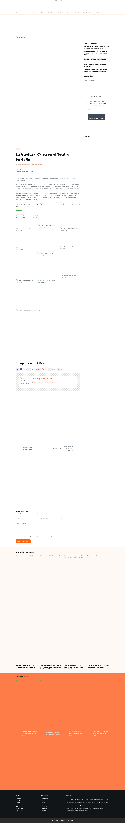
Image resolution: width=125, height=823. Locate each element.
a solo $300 (72, 799)
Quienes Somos (87, 12)
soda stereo (68, 808)
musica (82, 805)
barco (76, 799)
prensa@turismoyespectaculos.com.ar (44, 382)
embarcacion (68, 802)
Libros (68, 12)
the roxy (101, 808)
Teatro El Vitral (85, 808)
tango (76, 808)
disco (104, 799)
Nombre (19, 518)
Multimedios (51, 12)
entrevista (73, 802)
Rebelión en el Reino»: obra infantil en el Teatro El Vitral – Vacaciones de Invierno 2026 (95, 53)
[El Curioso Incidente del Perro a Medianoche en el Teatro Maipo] (18, 733)
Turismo (77, 12)
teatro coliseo (79, 808)
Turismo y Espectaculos (42, 378)
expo (76, 802)
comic (88, 799)
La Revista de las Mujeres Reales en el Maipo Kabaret (53, 733)
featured (79, 802)
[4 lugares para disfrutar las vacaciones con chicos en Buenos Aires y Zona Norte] (74, 609)
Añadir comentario (22, 523)
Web (62, 518)
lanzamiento (95, 802)
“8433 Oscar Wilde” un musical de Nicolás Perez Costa (76, 733)
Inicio (26, 12)
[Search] (16, 12)
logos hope (103, 802)
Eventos (60, 12)
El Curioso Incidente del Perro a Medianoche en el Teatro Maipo (29, 733)
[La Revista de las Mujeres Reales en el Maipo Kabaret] (42, 733)
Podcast (43, 804)
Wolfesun (72, 820)
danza (97, 799)
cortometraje (92, 799)
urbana (76, 810)
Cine (42, 800)
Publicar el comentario (23, 541)
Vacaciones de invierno (22, 812)
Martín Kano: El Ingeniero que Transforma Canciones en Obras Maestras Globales (96, 70)
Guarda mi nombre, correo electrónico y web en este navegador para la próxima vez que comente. (40, 536)
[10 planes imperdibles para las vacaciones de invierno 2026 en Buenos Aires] (27, 609)
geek (89, 802)
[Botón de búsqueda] (107, 38)
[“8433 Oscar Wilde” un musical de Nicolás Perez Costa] (66, 733)
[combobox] (95, 38)
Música (41, 12)
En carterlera (19, 808)
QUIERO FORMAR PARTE (96, 118)
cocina (85, 799)
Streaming (44, 806)
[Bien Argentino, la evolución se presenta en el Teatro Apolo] (89, 733)
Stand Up (72, 808)
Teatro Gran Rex (91, 808)
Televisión (43, 810)
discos (108, 799)
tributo (104, 808)
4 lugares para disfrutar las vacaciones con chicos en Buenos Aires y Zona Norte (95, 58)
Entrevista (18, 798)
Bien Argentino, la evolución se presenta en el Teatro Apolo (100, 733)
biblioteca (79, 799)
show (106, 806)
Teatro (33, 12)
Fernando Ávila (84, 802)
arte (68, 799)
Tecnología (44, 808)
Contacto (98, 12)
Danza (17, 806)
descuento (101, 799)
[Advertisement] (62, 25)
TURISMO (68, 810)
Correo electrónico (44, 518)
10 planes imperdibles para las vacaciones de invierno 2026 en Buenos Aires (96, 47)
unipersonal (72, 810)
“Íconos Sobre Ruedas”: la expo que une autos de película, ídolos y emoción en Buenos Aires (95, 64)
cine (82, 799)
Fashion (18, 802)
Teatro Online (19, 810)
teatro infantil (96, 808)
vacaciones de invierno (83, 810)
